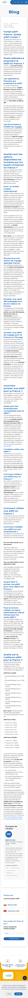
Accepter (18, 993)
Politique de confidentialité (18, 989)
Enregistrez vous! (14, 938)
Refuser (9, 993)
